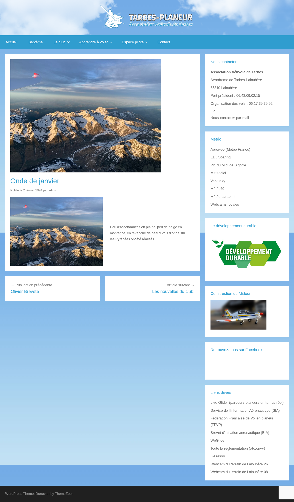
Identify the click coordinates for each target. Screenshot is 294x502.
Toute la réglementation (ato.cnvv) (237, 448)
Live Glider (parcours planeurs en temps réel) (247, 402)
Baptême (35, 42)
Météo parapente (223, 197)
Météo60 (217, 189)
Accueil (11, 42)
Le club (59, 42)
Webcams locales (224, 204)
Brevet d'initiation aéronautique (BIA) (239, 433)
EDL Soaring (220, 157)
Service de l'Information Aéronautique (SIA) (245, 410)
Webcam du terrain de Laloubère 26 (239, 464)
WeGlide (217, 440)
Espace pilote (133, 42)
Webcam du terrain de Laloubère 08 (239, 472)
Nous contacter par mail (229, 118)
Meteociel (218, 173)
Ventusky (217, 181)
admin (52, 190)
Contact (164, 42)
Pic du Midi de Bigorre (228, 165)
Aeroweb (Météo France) (230, 149)
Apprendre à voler (93, 42)
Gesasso (217, 456)
